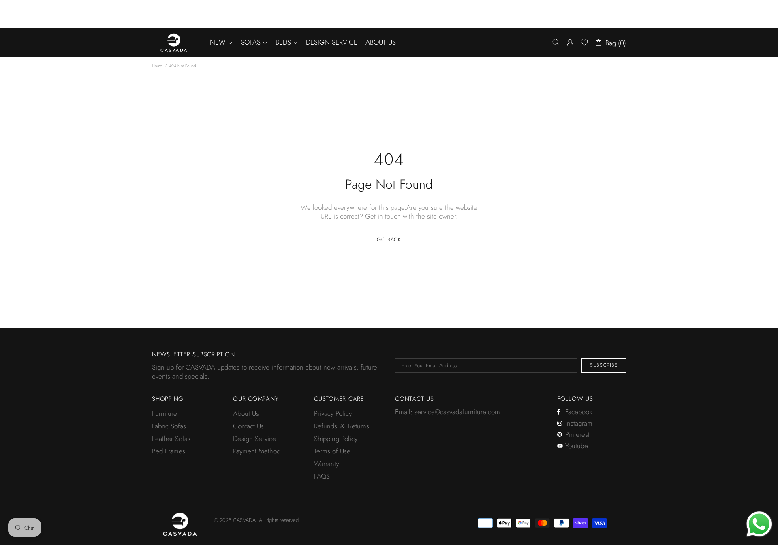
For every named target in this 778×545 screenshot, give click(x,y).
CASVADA (174, 42)
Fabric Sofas (169, 426)
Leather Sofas (171, 438)
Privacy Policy (333, 413)
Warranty (326, 463)
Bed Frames (168, 451)
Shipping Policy (335, 438)
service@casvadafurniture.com (457, 411)
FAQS (322, 476)
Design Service (254, 438)
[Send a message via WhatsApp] (759, 524)
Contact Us (248, 426)
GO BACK (389, 239)
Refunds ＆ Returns (341, 426)
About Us (246, 413)
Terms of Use (332, 451)
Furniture (164, 413)
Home (157, 66)
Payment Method (256, 451)
